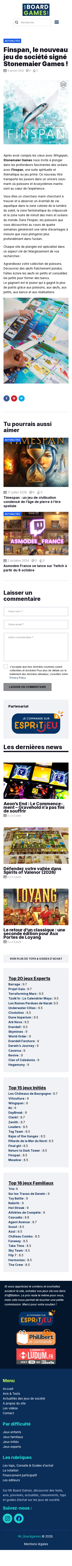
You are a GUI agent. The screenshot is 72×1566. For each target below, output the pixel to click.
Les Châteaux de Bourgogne (29, 1093)
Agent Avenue (19, 1222)
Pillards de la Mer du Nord (27, 1141)
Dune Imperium (19, 1017)
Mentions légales (36, 1544)
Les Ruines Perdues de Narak (30, 1003)
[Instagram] (7, 1518)
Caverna (14, 1050)
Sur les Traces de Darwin (26, 1194)
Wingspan (16, 1103)
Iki (10, 1108)
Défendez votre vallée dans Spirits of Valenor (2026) (32, 870)
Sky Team (15, 1250)
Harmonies (16, 1260)
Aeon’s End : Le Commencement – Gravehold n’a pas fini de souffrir (33, 807)
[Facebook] (18, 1518)
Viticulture (16, 1098)
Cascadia (15, 1217)
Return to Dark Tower (24, 1150)
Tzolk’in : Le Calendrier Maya (30, 998)
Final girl (14, 1146)
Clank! (13, 1117)
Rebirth (13, 1203)
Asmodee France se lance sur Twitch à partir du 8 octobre (35, 568)
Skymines (15, 1031)
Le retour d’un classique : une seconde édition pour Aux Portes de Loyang (34, 933)
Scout (12, 1227)
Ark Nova (15, 1022)
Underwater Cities (22, 1008)
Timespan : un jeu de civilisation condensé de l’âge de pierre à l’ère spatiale (32, 502)
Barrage (14, 984)
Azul (11, 1231)
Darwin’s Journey (21, 1046)
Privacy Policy (18, 677)
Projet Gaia (16, 989)
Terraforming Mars (22, 993)
